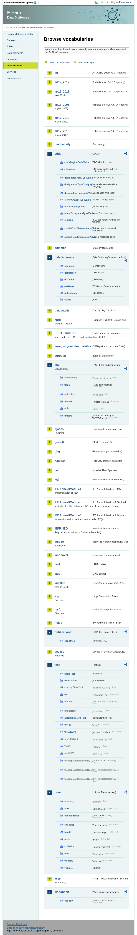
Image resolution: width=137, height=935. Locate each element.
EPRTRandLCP (65, 333)
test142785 (70, 731)
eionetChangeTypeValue (77, 199)
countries (69, 641)
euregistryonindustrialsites (73, 346)
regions (68, 220)
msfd (58, 609)
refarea (68, 401)
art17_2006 (62, 104)
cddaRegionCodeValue (76, 162)
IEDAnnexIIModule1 (68, 489)
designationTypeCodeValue (77, 193)
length (67, 832)
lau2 (57, 573)
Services (11, 71)
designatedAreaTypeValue (77, 177)
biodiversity (62, 144)
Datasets (12, 40)
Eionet (21, 27)
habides (60, 460)
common (61, 247)
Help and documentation (20, 34)
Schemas (12, 59)
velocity (68, 860)
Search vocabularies (59, 62)
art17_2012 (62, 117)
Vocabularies (14, 65)
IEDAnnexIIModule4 (68, 515)
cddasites (69, 169)
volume (68, 868)
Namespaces (14, 78)
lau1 (57, 564)
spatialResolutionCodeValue (77, 237)
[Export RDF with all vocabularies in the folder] (125, 154)
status (67, 299)
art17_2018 (62, 131)
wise (58, 878)
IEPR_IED (61, 528)
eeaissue (69, 286)
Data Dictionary (33, 27)
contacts (69, 266)
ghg (57, 451)
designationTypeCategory (77, 184)
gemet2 (60, 442)
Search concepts (86, 62)
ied (57, 479)
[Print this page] (108, 2)
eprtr (58, 319)
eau (66, 694)
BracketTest (70, 680)
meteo (67, 839)
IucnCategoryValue (74, 206)
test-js (67, 724)
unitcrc (68, 415)
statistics (69, 846)
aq (56, 72)
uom (58, 792)
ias (57, 470)
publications (63, 632)
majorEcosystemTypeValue (77, 213)
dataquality (62, 310)
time (66, 853)
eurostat (60, 355)
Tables (10, 46)
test (57, 664)
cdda (58, 153)
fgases (59, 429)
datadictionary (64, 257)
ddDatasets (70, 272)
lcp (57, 596)
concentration (72, 815)
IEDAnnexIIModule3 (68, 502)
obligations (70, 293)
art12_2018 (62, 91)
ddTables (69, 279)
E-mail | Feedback (17, 924)
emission (69, 824)
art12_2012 (62, 82)
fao (57, 364)
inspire (59, 541)
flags (67, 385)
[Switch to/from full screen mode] (113, 2)
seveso (59, 651)
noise (58, 622)
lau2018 (60, 583)
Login (101, 2)
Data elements (15, 52)
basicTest (69, 673)
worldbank (62, 892)
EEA (21, 2)
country (68, 900)
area (66, 808)
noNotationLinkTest (75, 718)
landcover (61, 555)
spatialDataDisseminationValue (77, 228)
